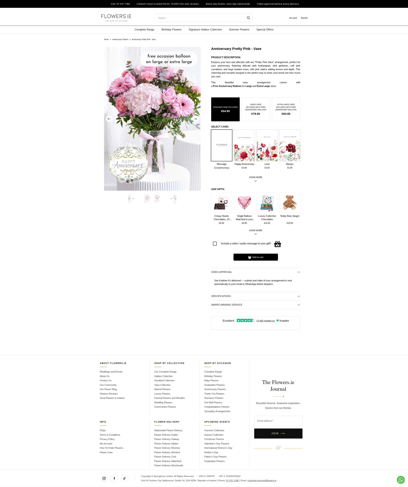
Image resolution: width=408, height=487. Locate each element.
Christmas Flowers (214, 439)
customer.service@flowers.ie (262, 480)
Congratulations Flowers (216, 406)
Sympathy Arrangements (217, 411)
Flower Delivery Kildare (166, 443)
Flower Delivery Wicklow (167, 448)
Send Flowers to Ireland (112, 398)
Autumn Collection (213, 434)
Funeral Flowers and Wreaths (169, 398)
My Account (106, 443)
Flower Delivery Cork (165, 456)
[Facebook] (114, 478)
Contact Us (106, 380)
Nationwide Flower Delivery (168, 430)
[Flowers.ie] (116, 18)
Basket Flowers (162, 389)
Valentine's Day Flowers (216, 443)
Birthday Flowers (171, 29)
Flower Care (106, 452)
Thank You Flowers (214, 393)
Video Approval (221, 272)
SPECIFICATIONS (221, 296)
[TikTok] (124, 478)
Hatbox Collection (163, 376)
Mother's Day (211, 452)
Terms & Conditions (110, 434)
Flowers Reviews (109, 393)
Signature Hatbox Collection (205, 29)
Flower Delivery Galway (166, 439)
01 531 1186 (123, 4)
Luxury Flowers (162, 393)
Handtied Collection (164, 380)
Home (106, 39)
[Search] (248, 18)
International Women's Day (218, 448)
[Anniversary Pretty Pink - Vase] (152, 119)
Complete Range (144, 29)
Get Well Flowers (213, 402)
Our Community (108, 385)
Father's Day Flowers (215, 456)
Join (278, 433)
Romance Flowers (213, 398)
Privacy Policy (107, 439)
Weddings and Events (111, 371)
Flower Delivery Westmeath (168, 465)
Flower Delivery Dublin (166, 434)
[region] (255, 77)
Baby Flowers (211, 380)
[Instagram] (104, 478)
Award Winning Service (226, 304)
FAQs (103, 430)
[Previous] (109, 118)
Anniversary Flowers (120, 39)
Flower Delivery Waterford (167, 461)
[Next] (195, 118)
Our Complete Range (165, 371)
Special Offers (264, 29)
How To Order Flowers (111, 448)
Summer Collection (214, 430)
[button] (225, 109)
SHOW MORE (255, 230)
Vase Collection (162, 385)
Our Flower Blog (108, 389)
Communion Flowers (165, 406)
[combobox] (203, 18)
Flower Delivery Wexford (167, 452)
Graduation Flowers (214, 385)
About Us (104, 376)
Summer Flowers (239, 29)
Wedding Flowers (163, 402)
